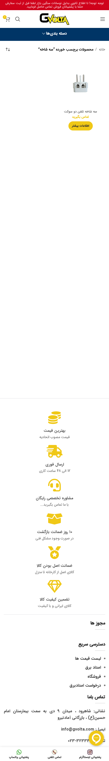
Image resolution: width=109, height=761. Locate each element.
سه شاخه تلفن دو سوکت (80, 111)
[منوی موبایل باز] (103, 19)
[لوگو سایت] (54, 19)
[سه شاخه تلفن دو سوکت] (80, 83)
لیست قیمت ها (88, 658)
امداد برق (93, 667)
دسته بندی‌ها (56, 34)
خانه (102, 49)
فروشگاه (94, 676)
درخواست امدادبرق (85, 685)
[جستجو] (18, 19)
